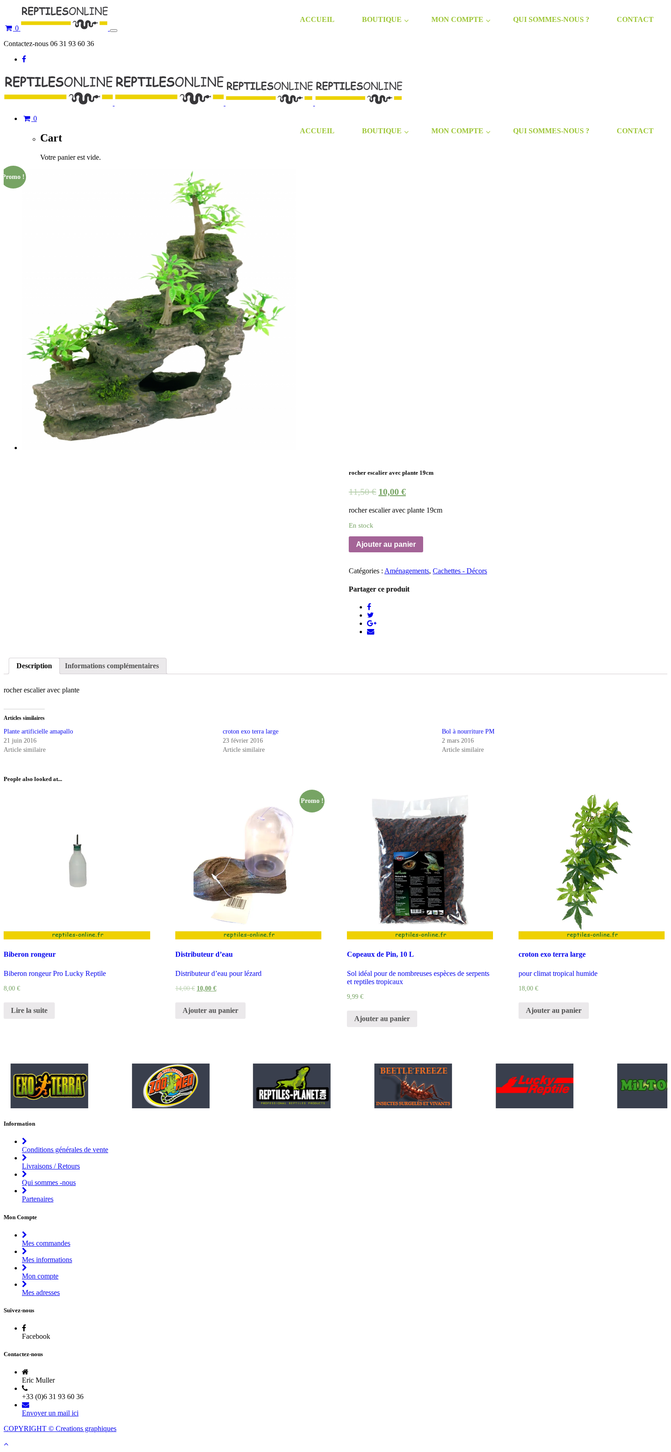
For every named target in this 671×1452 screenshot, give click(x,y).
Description (34, 666)
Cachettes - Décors (460, 571)
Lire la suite (29, 1010)
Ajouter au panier (386, 544)
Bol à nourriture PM (468, 731)
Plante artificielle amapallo (38, 731)
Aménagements (406, 571)
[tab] (34, 666)
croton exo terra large (250, 731)
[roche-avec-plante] (159, 447)
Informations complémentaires (112, 666)
